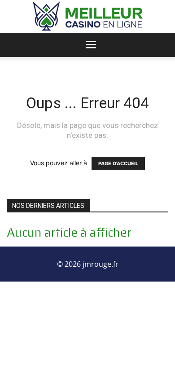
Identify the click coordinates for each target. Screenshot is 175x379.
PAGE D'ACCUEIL (118, 163)
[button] (91, 45)
